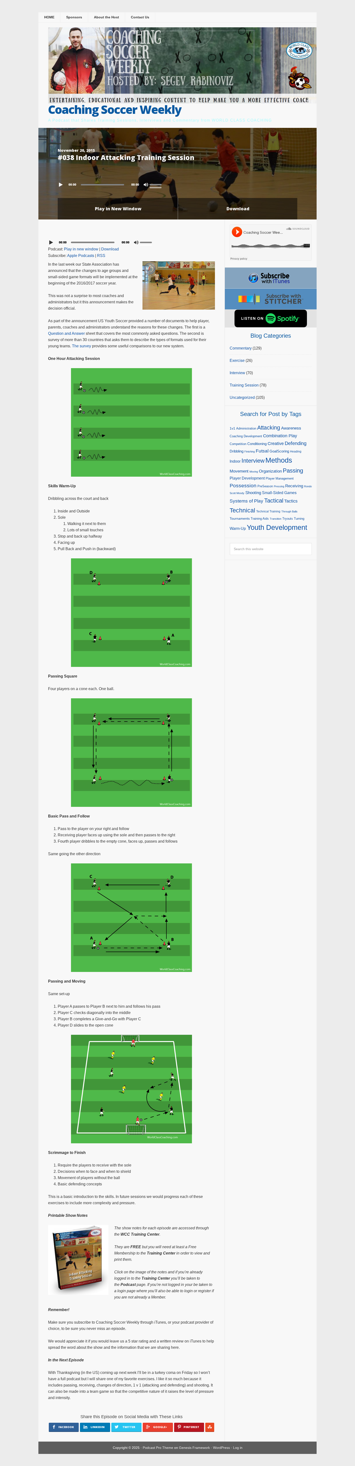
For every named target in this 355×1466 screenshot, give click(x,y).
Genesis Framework (194, 1448)
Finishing (249, 451)
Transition (275, 518)
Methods (278, 460)
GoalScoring (279, 451)
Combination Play (280, 435)
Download (238, 209)
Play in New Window (118, 209)
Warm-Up (238, 528)
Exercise (237, 360)
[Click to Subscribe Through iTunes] (271, 278)
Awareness (291, 428)
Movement (239, 471)
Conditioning (257, 444)
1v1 (232, 428)
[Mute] (145, 185)
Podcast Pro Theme (158, 1448)
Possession (243, 485)
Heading (295, 451)
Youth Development (277, 527)
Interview (237, 373)
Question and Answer (66, 333)
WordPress (221, 1448)
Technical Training (268, 511)
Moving (253, 471)
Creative (276, 443)
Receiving (294, 486)
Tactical (273, 500)
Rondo (308, 486)
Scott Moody (237, 493)
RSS (101, 256)
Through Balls (289, 511)
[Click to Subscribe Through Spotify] (271, 318)
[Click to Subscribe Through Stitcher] (271, 299)
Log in (237, 1448)
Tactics (291, 501)
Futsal (262, 450)
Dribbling (236, 451)
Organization (270, 471)
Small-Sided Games (279, 493)
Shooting (253, 492)
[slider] (156, 184)
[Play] (61, 185)
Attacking (268, 428)
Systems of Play (246, 500)
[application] (177, 183)
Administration (246, 428)
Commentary (241, 348)
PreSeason (265, 486)
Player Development (247, 478)
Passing (293, 470)
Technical (242, 510)
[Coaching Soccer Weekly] (182, 100)
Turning (299, 518)
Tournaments (240, 518)
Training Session (244, 385)
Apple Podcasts (80, 256)
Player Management (280, 478)
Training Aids (260, 518)
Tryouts (287, 518)
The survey (81, 346)
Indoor (235, 461)
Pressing (279, 486)
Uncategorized (242, 397)
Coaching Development (246, 436)
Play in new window (81, 249)
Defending (295, 443)
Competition (238, 444)
